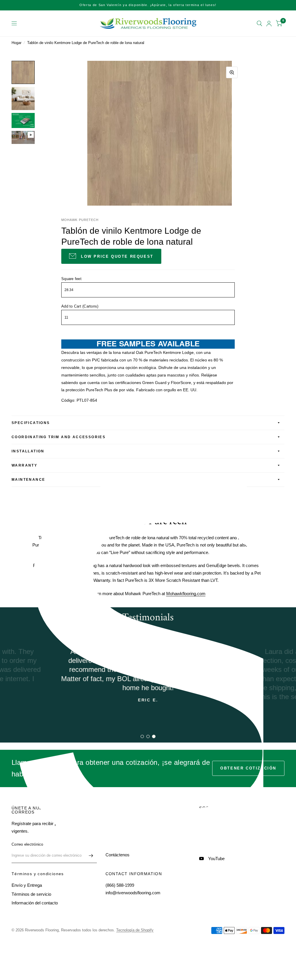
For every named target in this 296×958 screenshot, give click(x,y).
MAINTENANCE (28, 480)
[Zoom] (232, 72)
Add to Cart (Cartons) (79, 306)
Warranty (24, 465)
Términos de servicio (31, 894)
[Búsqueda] (259, 23)
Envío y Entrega (27, 885)
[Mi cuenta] (269, 23)
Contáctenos (118, 854)
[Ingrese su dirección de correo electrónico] (91, 855)
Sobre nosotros (120, 828)
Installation (28, 451)
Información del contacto (35, 902)
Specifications (31, 423)
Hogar (16, 43)
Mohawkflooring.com (186, 593)
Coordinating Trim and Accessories (59, 437)
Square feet (71, 279)
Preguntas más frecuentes (131, 846)
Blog (110, 837)
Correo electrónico (27, 844)
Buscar (112, 819)
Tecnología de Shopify (134, 930)
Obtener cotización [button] (248, 768)
